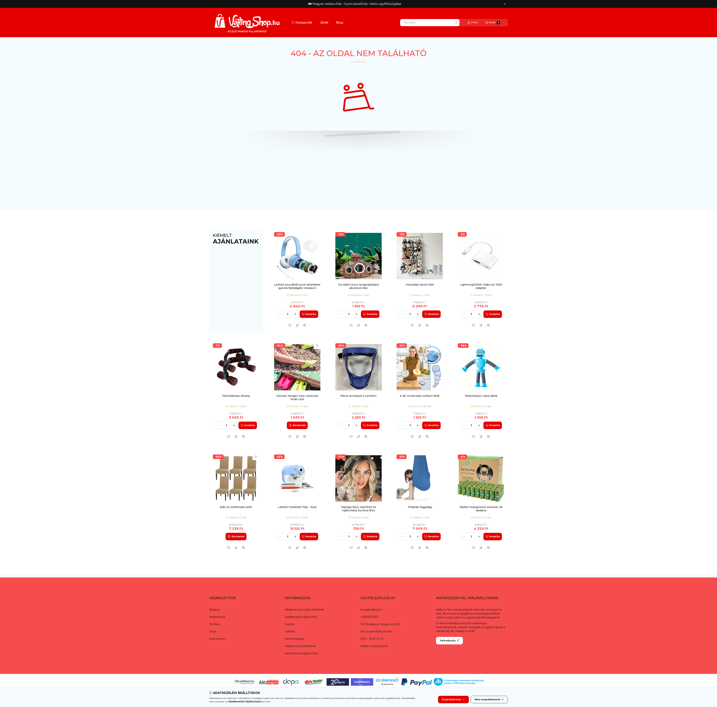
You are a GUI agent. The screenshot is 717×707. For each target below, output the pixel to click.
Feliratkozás (448, 640)
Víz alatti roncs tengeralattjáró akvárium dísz (358, 286)
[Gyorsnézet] (304, 325)
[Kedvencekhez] (290, 325)
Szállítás (290, 631)
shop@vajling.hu (371, 609)
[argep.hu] (338, 681)
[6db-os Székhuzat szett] (236, 478)
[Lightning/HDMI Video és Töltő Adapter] (481, 256)
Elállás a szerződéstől (374, 646)
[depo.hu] (291, 681)
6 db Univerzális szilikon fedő (420, 396)
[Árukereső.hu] (387, 680)
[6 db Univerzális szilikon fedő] (420, 367)
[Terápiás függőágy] (420, 478)
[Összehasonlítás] (297, 325)
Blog (339, 22)
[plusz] (295, 314)
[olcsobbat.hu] (244, 681)
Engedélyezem (451, 699)
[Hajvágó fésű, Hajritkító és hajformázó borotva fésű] (358, 478)
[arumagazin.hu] (268, 681)
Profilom (215, 624)
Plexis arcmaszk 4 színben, (358, 396)
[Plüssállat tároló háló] (420, 256)
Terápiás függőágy (420, 507)
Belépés (214, 609)
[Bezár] (504, 4)
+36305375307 (369, 617)
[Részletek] (297, 425)
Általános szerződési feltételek (304, 609)
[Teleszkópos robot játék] (481, 367)
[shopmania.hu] (362, 681)
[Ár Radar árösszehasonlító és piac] (313, 681)
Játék (324, 22)
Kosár (212, 631)
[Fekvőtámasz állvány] (236, 367)
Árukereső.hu (387, 684)
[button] (302, 22)
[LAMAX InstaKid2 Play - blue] (297, 478)
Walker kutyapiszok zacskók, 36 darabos (481, 508)
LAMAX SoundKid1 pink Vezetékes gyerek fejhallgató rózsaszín (297, 286)
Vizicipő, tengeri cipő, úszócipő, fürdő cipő (297, 397)
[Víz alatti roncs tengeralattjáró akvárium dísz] (358, 256)
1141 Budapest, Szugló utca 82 (380, 624)
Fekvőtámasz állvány (236, 396)
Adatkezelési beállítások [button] (300, 646)
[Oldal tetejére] (701, 681)
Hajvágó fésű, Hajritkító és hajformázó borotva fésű (358, 508)
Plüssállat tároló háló (420, 284)
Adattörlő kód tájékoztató (301, 653)
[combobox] (430, 22)
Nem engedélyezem (487, 699)
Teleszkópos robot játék (481, 396)
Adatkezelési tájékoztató (301, 617)
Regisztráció (217, 617)
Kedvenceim (217, 638)
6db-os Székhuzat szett (236, 507)
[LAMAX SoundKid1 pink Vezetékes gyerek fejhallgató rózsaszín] (297, 256)
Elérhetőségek (294, 638)
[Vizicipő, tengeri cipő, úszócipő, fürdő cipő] (297, 367)
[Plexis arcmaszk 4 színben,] (358, 367)
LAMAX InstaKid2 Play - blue (297, 507)
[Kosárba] (309, 314)
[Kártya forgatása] (317, 345)
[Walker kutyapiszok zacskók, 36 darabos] (481, 478)
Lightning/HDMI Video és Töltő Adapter (481, 286)
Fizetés (289, 624)
